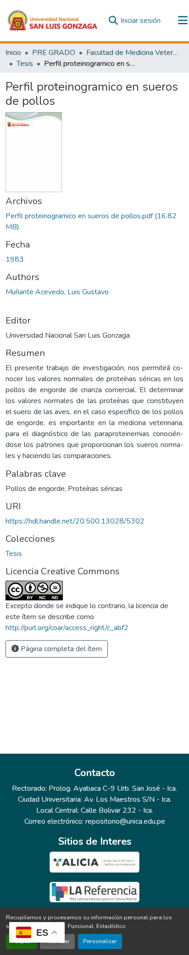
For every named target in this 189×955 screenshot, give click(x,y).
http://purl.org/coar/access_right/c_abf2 (67, 628)
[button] (53, 20)
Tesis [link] (25, 64)
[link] (94, 221)
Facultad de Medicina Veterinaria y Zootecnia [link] (132, 53)
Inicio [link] (13, 53)
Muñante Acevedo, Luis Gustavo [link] (57, 292)
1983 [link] (15, 259)
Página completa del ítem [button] (60, 649)
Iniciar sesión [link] (141, 21)
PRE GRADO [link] (53, 53)
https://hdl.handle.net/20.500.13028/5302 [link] (75, 521)
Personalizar (100, 941)
